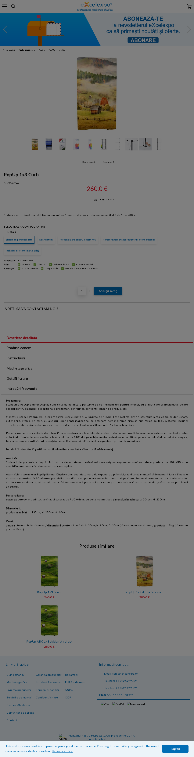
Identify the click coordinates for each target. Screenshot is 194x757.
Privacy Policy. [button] (62, 751)
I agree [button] (175, 748)
